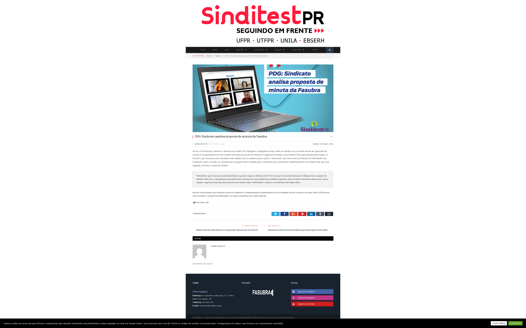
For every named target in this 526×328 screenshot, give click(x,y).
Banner (316, 144)
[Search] (329, 50)
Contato (314, 50)
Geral (331, 144)
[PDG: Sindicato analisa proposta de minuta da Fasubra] (263, 98)
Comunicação (259, 50)
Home (227, 50)
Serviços (278, 50)
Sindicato (240, 50)
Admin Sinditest (201, 144)
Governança (296, 50)
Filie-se (203, 50)
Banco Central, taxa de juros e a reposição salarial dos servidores (227, 230)
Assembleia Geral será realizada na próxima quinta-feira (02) (297, 230)
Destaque (324, 144)
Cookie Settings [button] (498, 323)
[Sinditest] (263, 22)
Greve (215, 50)
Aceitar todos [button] (515, 323)
